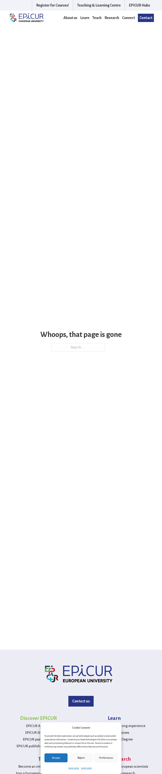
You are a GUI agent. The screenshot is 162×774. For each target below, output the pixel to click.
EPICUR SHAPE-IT (38, 733)
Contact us (81, 701)
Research (112, 18)
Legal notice (73, 768)
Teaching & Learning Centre (99, 5)
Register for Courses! (52, 5)
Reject (81, 757)
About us (70, 18)
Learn (84, 18)
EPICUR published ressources (38, 746)
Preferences (106, 757)
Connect (128, 18)
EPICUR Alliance (38, 726)
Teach (97, 18)
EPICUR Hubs (139, 5)
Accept (56, 757)
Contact (146, 18)
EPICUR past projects (38, 739)
